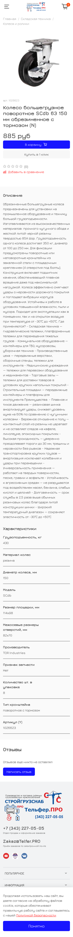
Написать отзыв (18, 772)
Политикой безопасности (36, 915)
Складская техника (36, 19)
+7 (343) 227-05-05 (23, 828)
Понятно (36, 926)
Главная (9, 19)
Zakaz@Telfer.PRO (21, 841)
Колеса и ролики (16, 23)
